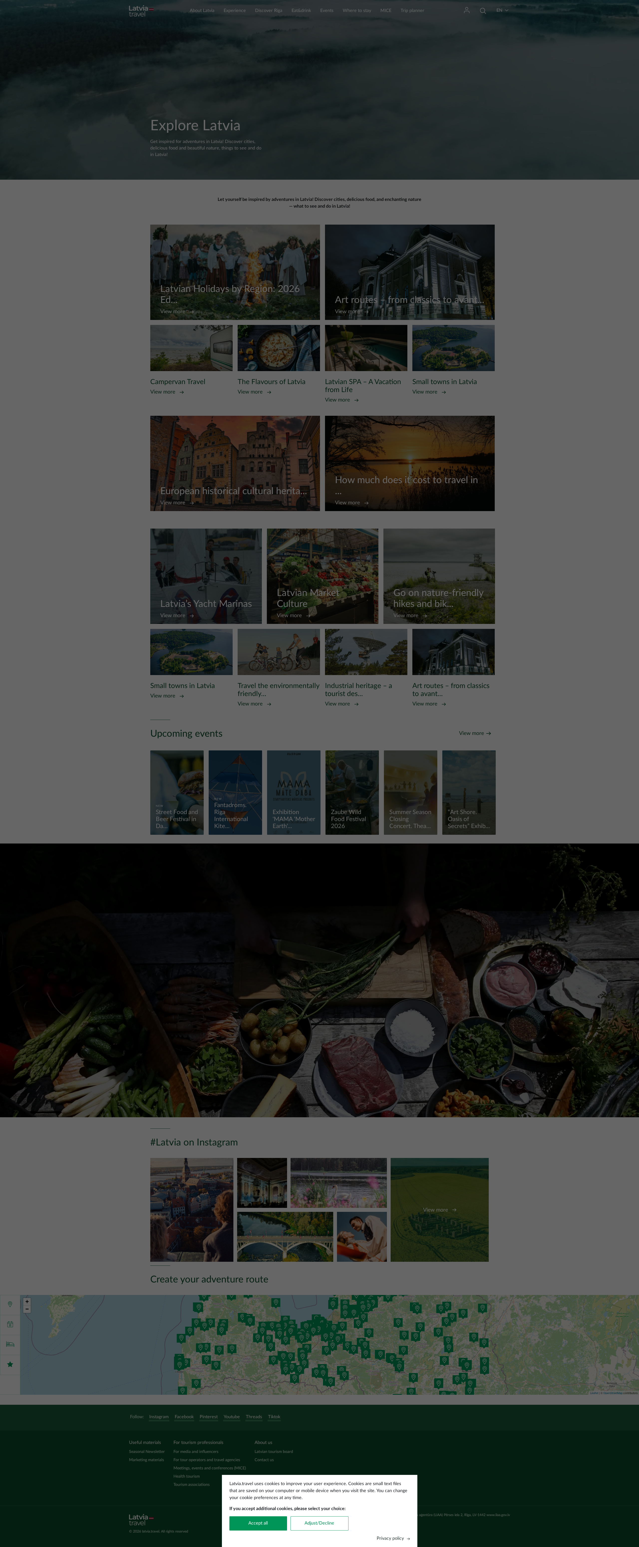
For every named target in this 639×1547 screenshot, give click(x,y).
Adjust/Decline (319, 1523)
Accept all (258, 1523)
